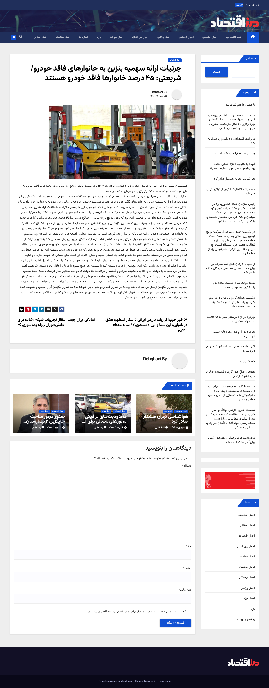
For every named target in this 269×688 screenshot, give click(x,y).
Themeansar (164, 681)
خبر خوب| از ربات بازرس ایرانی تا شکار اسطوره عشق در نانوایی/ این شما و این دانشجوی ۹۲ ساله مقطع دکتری (146, 325)
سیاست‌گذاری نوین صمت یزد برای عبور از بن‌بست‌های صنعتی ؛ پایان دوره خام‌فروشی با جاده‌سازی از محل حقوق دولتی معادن (231, 393)
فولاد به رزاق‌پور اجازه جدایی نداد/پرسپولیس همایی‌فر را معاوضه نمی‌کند (231, 166)
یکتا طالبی (160, 427)
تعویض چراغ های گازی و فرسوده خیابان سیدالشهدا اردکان (230, 374)
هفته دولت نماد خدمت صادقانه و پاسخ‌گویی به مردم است (234, 285)
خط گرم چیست (245, 361)
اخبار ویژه (249, 599)
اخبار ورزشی (164, 37)
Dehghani (157, 92)
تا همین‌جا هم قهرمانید (240, 105)
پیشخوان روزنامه (245, 619)
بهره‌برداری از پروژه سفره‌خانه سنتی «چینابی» (234, 334)
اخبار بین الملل (140, 37)
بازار (99, 37)
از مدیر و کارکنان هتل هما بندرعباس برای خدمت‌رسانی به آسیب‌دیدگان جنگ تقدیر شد (230, 268)
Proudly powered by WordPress (116, 681)
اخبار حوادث (116, 37)
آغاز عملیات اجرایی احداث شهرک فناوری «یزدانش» (230, 348)
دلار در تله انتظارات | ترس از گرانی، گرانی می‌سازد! (230, 191)
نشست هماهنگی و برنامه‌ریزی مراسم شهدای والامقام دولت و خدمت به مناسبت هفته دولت (232, 302)
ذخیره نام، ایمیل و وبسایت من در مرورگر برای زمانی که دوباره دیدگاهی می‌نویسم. (137, 612)
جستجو (251, 58)
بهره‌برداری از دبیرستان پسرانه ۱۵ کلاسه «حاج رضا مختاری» (231, 319)
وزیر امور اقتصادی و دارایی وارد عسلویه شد (231, 141)
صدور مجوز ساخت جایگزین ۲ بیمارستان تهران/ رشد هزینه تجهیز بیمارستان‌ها (43, 424)
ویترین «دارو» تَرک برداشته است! (235, 153)
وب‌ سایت (185, 590)
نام (188, 546)
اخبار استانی (40, 37)
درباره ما (83, 37)
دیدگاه (186, 466)
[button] (20, 37)
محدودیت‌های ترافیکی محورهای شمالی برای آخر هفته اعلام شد (231, 440)
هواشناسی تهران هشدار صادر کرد (234, 178)
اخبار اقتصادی (234, 37)
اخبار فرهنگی (186, 37)
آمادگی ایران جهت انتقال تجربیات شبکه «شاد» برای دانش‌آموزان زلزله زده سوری (56, 322)
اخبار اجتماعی (210, 37)
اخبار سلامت (63, 37)
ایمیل (186, 568)
